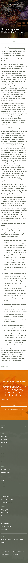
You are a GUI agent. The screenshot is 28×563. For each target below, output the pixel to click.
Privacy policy (14, 409)
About (2, 483)
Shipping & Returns (6, 510)
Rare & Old (4, 439)
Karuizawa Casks (5, 469)
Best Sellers (4, 436)
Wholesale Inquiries (6, 523)
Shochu (3, 456)
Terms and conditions (5, 554)
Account (3, 486)
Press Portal (4, 529)
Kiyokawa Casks (5, 472)
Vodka (2, 459)
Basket (24, 5)
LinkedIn (21, 539)
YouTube (3, 542)
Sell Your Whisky (5, 513)
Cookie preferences (5, 551)
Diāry (2, 480)
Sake (2, 453)
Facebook (9, 539)
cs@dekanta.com (5, 496)
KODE (16, 554)
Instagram (3, 539)
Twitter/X (16, 539)
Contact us (4, 516)
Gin (2, 462)
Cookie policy (14, 551)
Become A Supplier (6, 526)
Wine (2, 450)
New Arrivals (4, 442)
